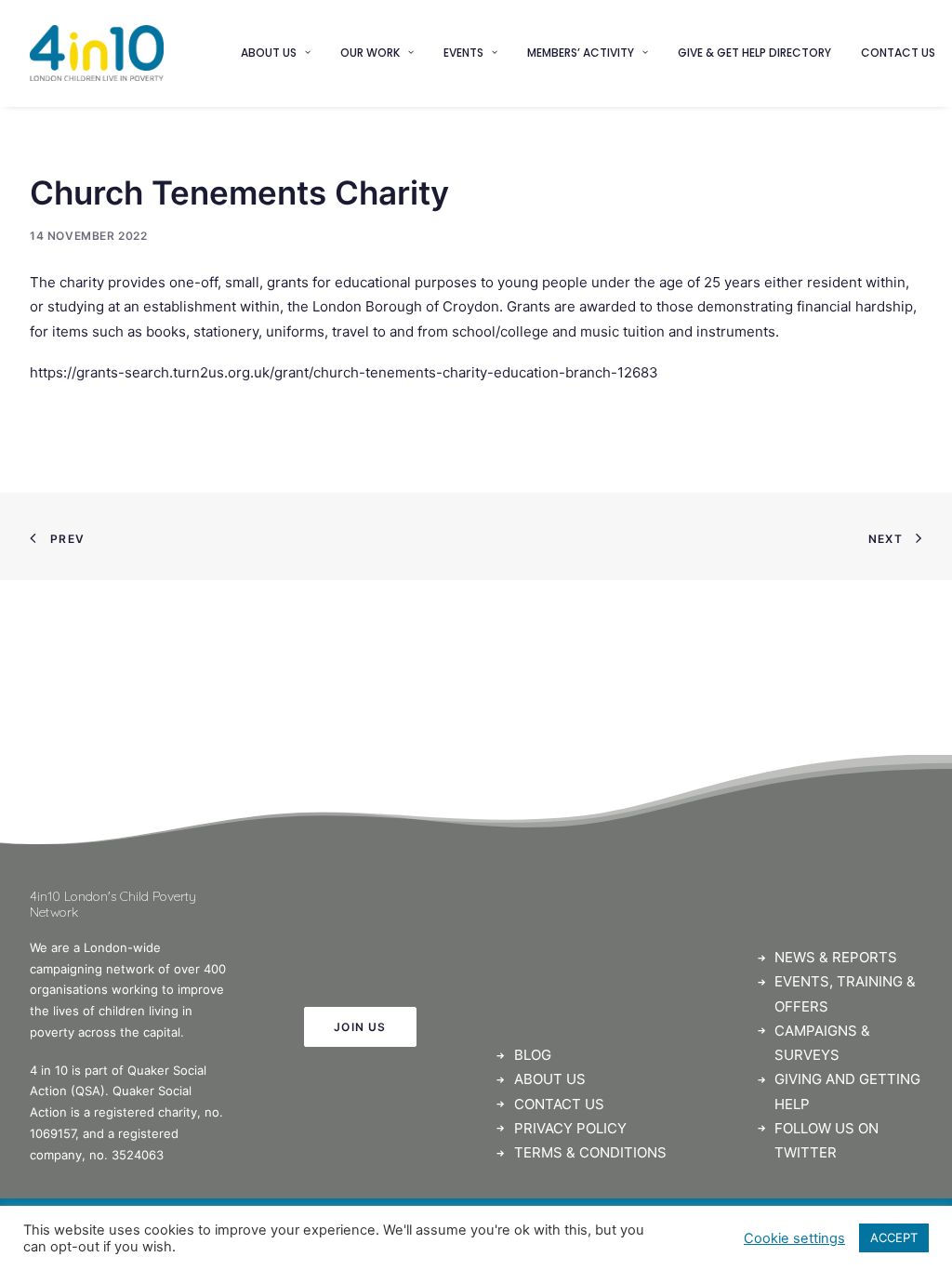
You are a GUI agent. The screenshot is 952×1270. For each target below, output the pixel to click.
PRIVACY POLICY (570, 1128)
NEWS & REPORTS (835, 957)
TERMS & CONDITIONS (590, 1152)
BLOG (532, 1055)
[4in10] (97, 53)
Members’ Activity (580, 52)
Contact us (898, 52)
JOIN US (360, 1027)
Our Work (370, 52)
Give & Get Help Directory (754, 52)
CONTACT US (559, 1104)
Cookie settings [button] (794, 1238)
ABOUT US (550, 1079)
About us (269, 52)
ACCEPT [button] (894, 1237)
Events (463, 52)
